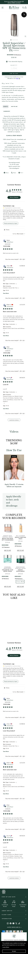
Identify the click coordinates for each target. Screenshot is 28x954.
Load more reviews (14, 420)
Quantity (14, 65)
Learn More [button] (5, 947)
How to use (14, 106)
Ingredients (6, 111)
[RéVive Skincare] (14, 7)
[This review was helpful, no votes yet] (20, 259)
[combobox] (19, 234)
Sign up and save (8, 897)
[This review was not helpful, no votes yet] (23, 259)
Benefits (5, 106)
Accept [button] (14, 951)
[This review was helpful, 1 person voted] (20, 298)
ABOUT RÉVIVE (7, 910)
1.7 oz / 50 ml (20, 581)
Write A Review (14, 197)
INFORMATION (7, 918)
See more (6, 293)
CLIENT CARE (6, 914)
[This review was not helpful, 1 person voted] (23, 340)
